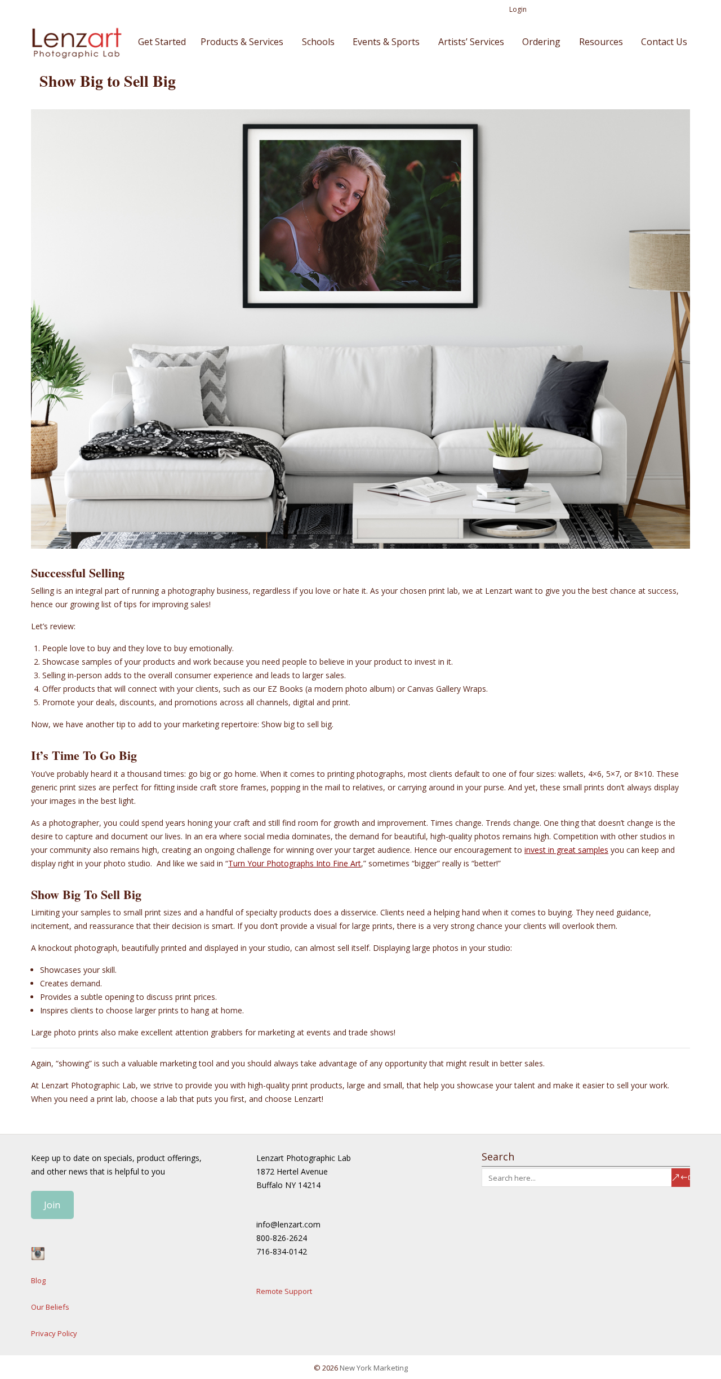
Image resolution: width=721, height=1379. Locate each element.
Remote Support (284, 1291)
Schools (318, 41)
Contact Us (664, 41)
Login (518, 9)
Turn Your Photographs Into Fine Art (294, 863)
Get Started (162, 41)
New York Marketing (374, 1368)
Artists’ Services (471, 41)
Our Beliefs (50, 1307)
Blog (38, 1280)
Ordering (541, 41)
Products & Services (242, 41)
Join (52, 1205)
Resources (601, 41)
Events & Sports (386, 41)
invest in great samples (566, 849)
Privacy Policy (54, 1333)
